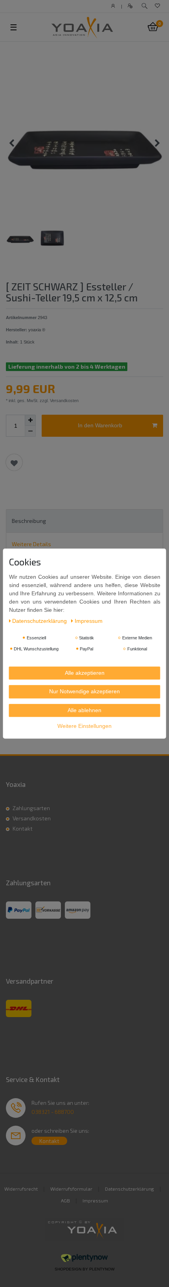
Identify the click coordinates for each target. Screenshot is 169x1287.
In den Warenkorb (100, 425)
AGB (65, 1200)
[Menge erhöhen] (30, 420)
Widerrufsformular (71, 1188)
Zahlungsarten (31, 808)
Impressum (95, 1200)
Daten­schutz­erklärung (40, 621)
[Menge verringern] (30, 431)
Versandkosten (32, 818)
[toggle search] (144, 6)
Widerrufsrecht (21, 1188)
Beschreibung (29, 520)
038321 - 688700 (52, 1111)
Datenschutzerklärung (129, 1188)
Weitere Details (31, 544)
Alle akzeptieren (85, 673)
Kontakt (23, 828)
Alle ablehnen (84, 710)
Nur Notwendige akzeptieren (84, 691)
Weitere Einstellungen (84, 726)
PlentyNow (101, 1269)
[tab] (84, 520)
